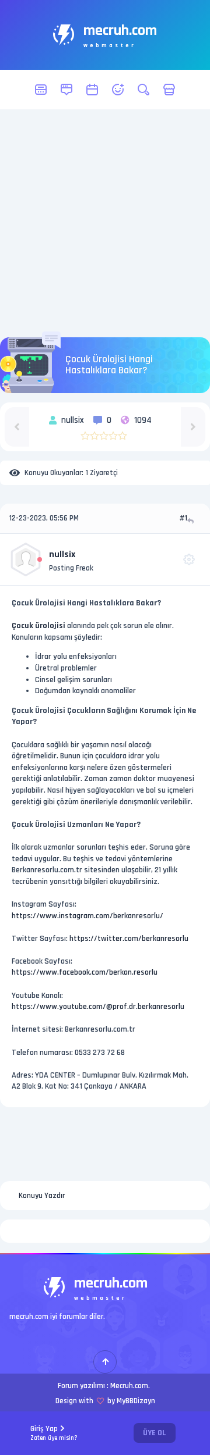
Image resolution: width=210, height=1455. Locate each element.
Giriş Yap (54, 1433)
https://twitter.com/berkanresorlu (128, 938)
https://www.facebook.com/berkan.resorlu (85, 972)
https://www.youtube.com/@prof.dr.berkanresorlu (98, 1006)
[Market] (169, 89)
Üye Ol (154, 1433)
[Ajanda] (92, 89)
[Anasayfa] (41, 89)
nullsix (62, 554)
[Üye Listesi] (118, 89)
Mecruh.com (129, 1385)
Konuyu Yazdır (42, 1195)
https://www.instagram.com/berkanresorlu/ (87, 916)
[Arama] (143, 89)
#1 (183, 518)
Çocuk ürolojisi (38, 625)
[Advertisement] (105, 223)
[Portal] (66, 89)
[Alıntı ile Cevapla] (191, 521)
